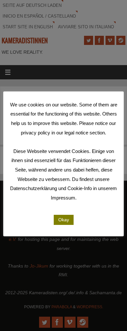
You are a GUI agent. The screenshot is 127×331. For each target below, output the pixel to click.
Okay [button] (63, 219)
